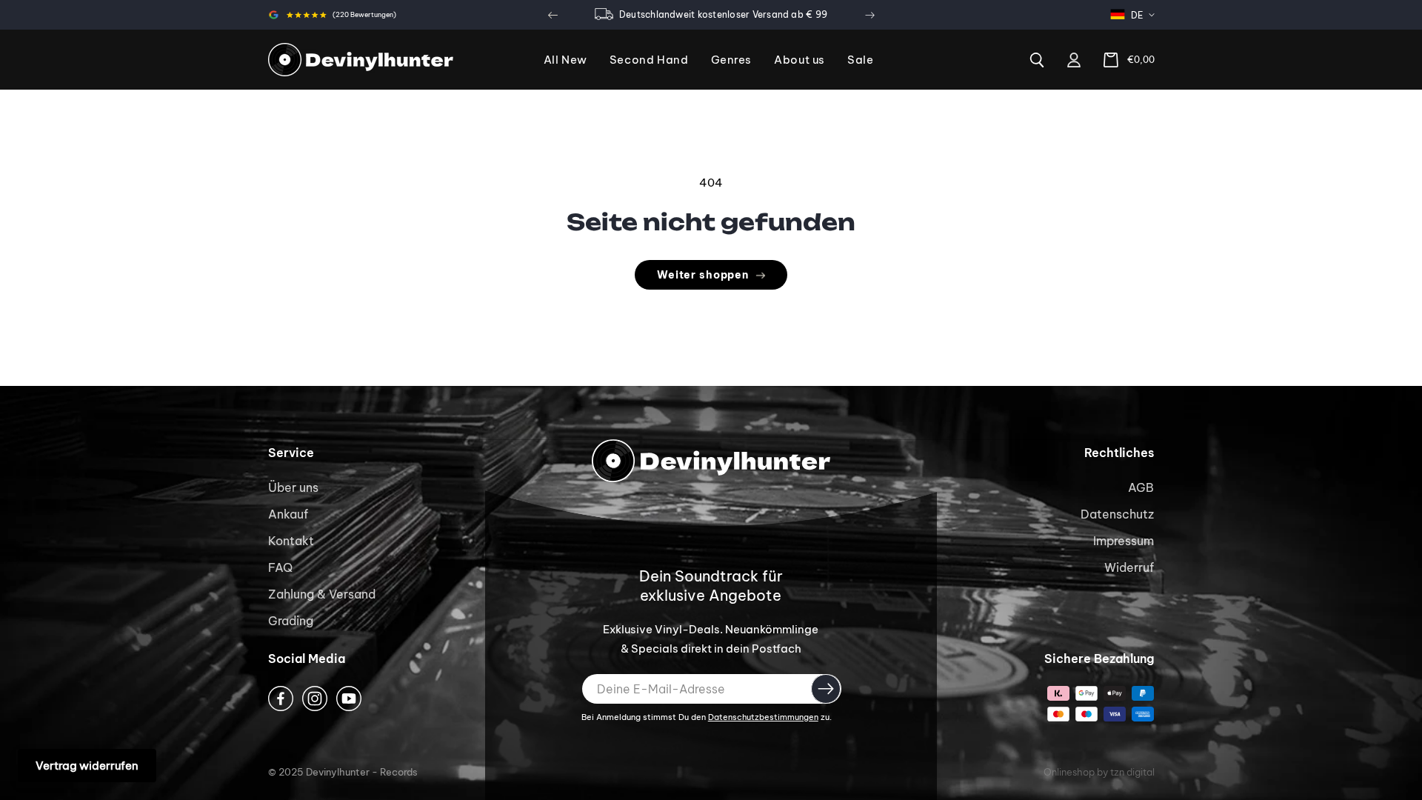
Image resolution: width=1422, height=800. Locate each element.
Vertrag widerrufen (87, 766)
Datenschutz (1117, 514)
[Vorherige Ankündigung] (552, 15)
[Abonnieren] (826, 689)
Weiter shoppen (703, 274)
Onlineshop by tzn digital (1099, 772)
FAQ (280, 567)
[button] (732, 60)
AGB (1141, 487)
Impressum (1123, 540)
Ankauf (288, 514)
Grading (290, 620)
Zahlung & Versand (321, 594)
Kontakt (291, 540)
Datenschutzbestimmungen (763, 717)
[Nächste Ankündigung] (869, 15)
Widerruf (1129, 567)
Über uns (293, 487)
